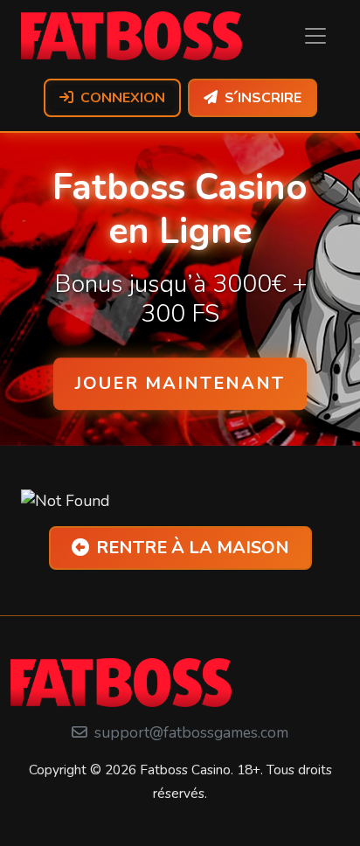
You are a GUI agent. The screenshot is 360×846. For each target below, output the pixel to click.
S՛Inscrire (263, 97)
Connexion (122, 97)
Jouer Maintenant (180, 383)
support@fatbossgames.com (191, 732)
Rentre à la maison (192, 547)
